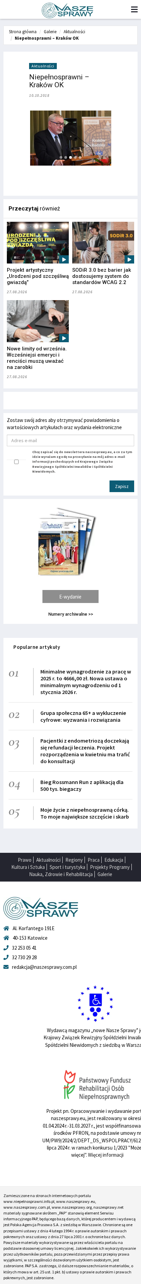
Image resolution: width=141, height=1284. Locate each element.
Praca (94, 860)
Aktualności (74, 32)
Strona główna (23, 32)
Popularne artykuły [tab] (36, 647)
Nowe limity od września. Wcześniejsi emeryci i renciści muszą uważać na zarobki (37, 358)
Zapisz (122, 486)
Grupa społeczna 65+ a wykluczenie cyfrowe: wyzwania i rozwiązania (83, 716)
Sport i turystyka (67, 867)
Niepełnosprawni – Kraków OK (47, 38)
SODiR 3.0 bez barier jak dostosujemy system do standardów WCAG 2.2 (101, 276)
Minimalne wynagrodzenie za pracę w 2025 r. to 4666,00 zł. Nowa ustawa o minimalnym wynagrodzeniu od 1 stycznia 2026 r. (85, 681)
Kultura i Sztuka (28, 867)
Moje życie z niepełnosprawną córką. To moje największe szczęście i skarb (84, 813)
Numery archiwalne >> (70, 614)
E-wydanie (70, 596)
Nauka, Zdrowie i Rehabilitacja (61, 874)
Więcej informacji (106, 1155)
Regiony (74, 860)
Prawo (24, 860)
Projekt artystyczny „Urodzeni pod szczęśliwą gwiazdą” (38, 276)
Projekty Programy (110, 867)
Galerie (50, 32)
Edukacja (113, 860)
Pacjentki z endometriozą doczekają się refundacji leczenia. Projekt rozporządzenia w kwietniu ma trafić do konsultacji (85, 751)
